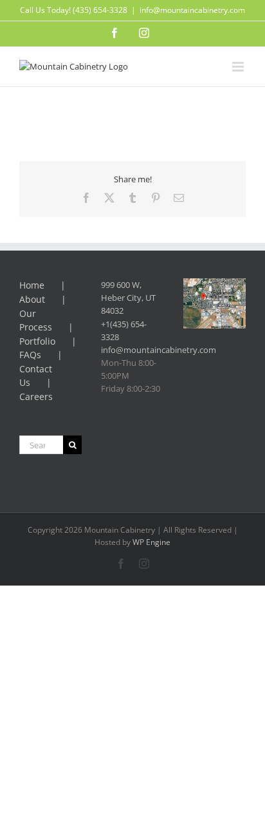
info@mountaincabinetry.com (192, 10)
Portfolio (37, 341)
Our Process (35, 320)
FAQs (30, 354)
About (32, 299)
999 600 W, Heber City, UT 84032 (128, 297)
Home (31, 285)
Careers (36, 396)
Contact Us (35, 376)
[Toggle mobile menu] (239, 66)
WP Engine (151, 542)
